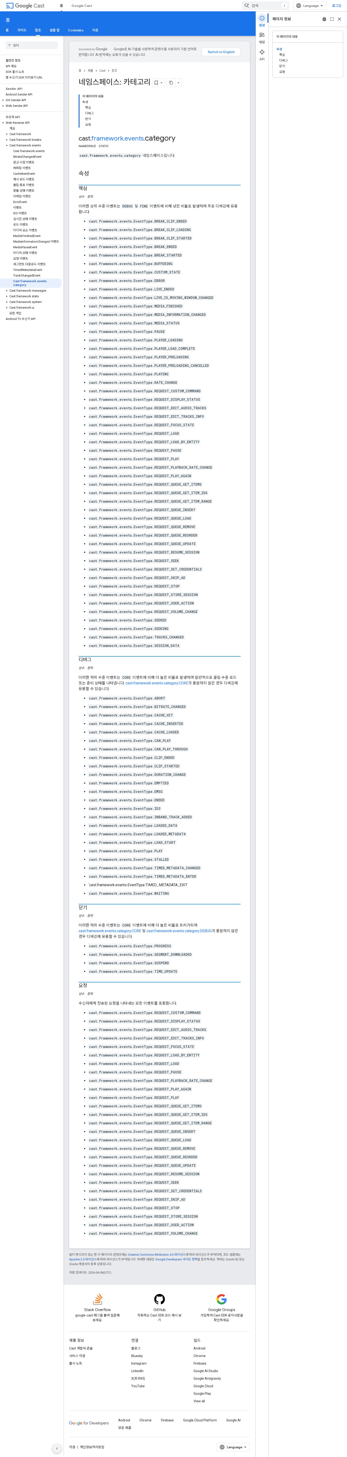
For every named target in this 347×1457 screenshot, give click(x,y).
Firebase (200, 1363)
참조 (38, 30)
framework (107, 138)
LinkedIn (137, 1371)
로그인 (336, 6)
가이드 (21, 30)
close (339, 19)
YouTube (138, 1386)
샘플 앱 (54, 30)
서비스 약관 (77, 1356)
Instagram (139, 1363)
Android (199, 1348)
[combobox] (265, 5)
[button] (31, 100)
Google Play (202, 1393)
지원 (95, 30)
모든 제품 (124, 1428)
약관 (72, 1447)
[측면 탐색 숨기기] (57, 1448)
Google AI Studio (206, 1371)
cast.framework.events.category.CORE (157, 683)
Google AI (233, 1420)
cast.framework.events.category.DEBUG (179, 931)
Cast (39, 6)
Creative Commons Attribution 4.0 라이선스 (157, 1254)
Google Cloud (203, 1386)
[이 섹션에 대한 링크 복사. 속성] (93, 174)
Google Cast (82, 6)
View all (199, 1401)
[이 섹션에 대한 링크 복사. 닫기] (92, 908)
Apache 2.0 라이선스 (83, 1259)
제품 (90, 70)
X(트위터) (138, 1378)
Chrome (200, 1356)
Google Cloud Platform (200, 1420)
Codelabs (76, 30)
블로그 (135, 1348)
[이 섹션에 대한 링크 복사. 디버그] (96, 660)
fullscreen (332, 19)
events (134, 138)
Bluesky (137, 1356)
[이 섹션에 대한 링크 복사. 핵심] (92, 189)
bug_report (324, 19)
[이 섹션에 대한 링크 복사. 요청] (92, 986)
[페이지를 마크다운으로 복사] (171, 83)
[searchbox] (32, 45)
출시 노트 (75, 1363)
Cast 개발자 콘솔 (81, 1348)
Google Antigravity (207, 1378)
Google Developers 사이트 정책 (176, 1259)
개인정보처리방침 (92, 1447)
